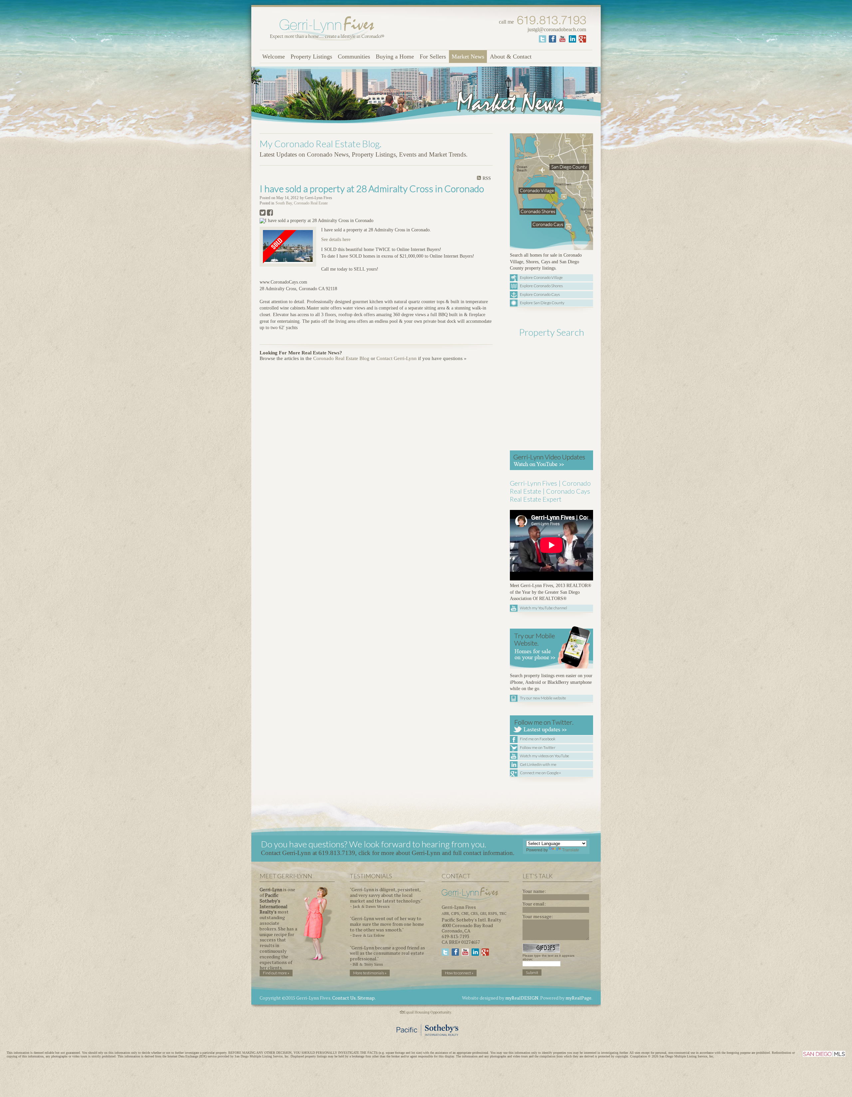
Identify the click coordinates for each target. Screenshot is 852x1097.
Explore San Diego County (542, 302)
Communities (354, 56)
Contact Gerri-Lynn (396, 358)
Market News (468, 56)
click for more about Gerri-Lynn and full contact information (435, 852)
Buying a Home (395, 56)
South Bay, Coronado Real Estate (302, 203)
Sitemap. (366, 998)
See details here (335, 239)
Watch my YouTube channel (543, 607)
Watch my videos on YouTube (544, 755)
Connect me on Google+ (540, 772)
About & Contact (511, 56)
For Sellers (433, 56)
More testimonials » (369, 972)
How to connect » (459, 972)
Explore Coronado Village (541, 277)
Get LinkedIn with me (538, 764)
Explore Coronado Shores (541, 285)
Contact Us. (344, 998)
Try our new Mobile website (543, 697)
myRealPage (578, 998)
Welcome (273, 56)
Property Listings (311, 56)
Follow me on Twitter (537, 747)
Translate (570, 850)
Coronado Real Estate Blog (341, 358)
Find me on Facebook (537, 738)
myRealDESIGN (521, 998)
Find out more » (276, 972)
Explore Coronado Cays (540, 294)
